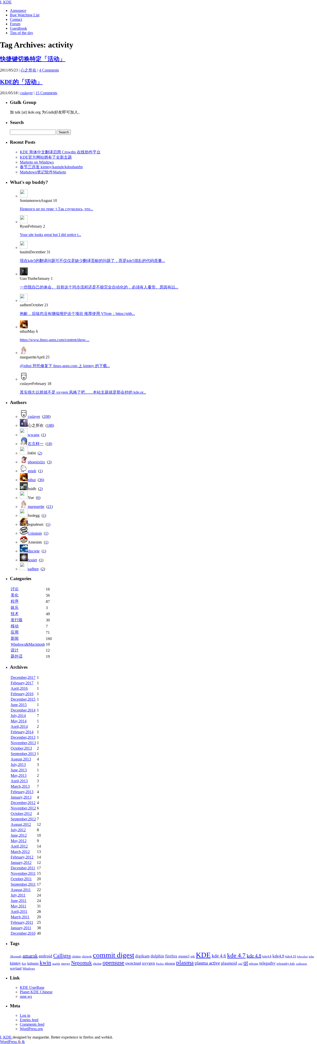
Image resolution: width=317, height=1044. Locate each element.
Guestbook (18, 28)
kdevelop (302, 956)
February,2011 (22, 922)
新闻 (15, 638)
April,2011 (19, 911)
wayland (16, 968)
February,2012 (22, 857)
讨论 (15, 589)
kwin (45, 963)
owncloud (133, 963)
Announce (18, 10)
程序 (15, 601)
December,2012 (23, 803)
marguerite (36, 506)
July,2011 (18, 895)
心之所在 (28, 70)
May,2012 (18, 841)
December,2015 (23, 699)
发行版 (17, 620)
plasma (185, 962)
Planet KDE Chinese (36, 992)
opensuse (113, 962)
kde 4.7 (236, 955)
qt (245, 963)
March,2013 (20, 786)
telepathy (267, 963)
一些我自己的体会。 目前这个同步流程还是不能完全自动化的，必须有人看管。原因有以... (99, 287)
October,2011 (21, 879)
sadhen (33, 569)
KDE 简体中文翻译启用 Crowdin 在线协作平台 (60, 152)
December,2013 (23, 737)
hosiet (32, 560)
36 (41, 480)
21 (50, 506)
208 (46, 416)
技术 (15, 614)
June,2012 (19, 835)
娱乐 (15, 607)
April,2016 (19, 688)
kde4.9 (278, 956)
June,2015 (19, 705)
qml (240, 963)
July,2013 (18, 764)
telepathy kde (286, 963)
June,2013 (19, 770)
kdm (311, 956)
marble (56, 963)
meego (65, 963)
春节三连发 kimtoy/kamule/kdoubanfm (51, 167)
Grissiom (35, 533)
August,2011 (21, 890)
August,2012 (21, 824)
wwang (33, 435)
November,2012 (23, 808)
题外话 (17, 656)
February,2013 (22, 792)
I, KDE (6, 2)
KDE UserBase (32, 987)
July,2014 (18, 715)
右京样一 (36, 444)
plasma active (207, 963)
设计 (15, 650)
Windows (29, 968)
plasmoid (229, 963)
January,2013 (21, 797)
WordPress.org (31, 1029)
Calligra (62, 955)
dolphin (157, 956)
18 (49, 444)
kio (24, 963)
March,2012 (20, 852)
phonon (170, 963)
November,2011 (23, 873)
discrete (34, 551)
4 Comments (49, 70)
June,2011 (18, 901)
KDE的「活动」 (21, 82)
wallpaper (301, 963)
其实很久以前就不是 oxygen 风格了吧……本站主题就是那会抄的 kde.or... (83, 392)
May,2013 (18, 775)
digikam (142, 956)
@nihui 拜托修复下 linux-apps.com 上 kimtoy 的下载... (65, 366)
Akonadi (16, 956)
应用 (15, 632)
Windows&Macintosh (28, 644)
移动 (15, 626)
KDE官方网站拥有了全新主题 (46, 157)
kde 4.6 (219, 955)
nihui (32, 480)
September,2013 (23, 754)
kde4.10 (290, 956)
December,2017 (23, 677)
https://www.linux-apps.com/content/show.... (54, 340)
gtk (192, 956)
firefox (171, 955)
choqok (87, 956)
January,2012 (21, 862)
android (45, 956)
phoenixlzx (36, 462)
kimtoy (15, 963)
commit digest (113, 955)
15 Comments (46, 93)
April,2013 (19, 781)
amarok (30, 955)
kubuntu (33, 963)
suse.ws (26, 996)
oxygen (148, 963)
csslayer (26, 93)
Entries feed (29, 1020)
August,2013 (21, 759)
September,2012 (23, 819)
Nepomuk (81, 963)
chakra (76, 956)
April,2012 (19, 846)
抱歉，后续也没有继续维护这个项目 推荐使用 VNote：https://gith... (77, 313)
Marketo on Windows (37, 162)
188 (50, 425)
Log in (25, 1015)
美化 (15, 595)
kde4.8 (266, 956)
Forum (15, 24)
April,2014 (19, 726)
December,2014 (23, 710)
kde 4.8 (254, 955)
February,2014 (22, 732)
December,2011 (23, 868)
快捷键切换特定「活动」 (32, 59)
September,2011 (23, 884)
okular (97, 963)
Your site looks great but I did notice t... (50, 235)
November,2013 (23, 743)
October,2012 (21, 813)
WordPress (9, 1042)
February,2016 (22, 694)
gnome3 (183, 956)
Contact (16, 19)
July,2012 (18, 830)
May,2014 (18, 721)
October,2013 (21, 748)
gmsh (32, 471)
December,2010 (23, 933)
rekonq (253, 963)
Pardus (160, 963)
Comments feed (32, 1024)
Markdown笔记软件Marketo (43, 172)
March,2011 (20, 917)
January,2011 (21, 928)
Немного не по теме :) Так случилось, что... (56, 209)
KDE (203, 955)
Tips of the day (21, 33)
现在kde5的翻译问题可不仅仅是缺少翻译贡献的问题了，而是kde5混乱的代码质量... (92, 261)
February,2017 (22, 683)
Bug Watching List (24, 15)
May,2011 (18, 906)
